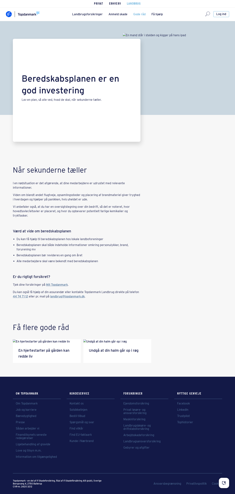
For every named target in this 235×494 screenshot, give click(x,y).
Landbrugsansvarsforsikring (142, 441)
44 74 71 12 (20, 296)
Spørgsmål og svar (82, 422)
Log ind (221, 14)
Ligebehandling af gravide (33, 444)
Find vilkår (76, 428)
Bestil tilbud (77, 416)
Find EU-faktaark (81, 434)
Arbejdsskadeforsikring (138, 435)
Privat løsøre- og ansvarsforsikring (135, 411)
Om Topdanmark (27, 403)
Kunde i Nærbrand (82, 441)
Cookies (217, 483)
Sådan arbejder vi (27, 428)
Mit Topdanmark (57, 284)
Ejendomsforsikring (136, 403)
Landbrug (134, 3)
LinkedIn (182, 409)
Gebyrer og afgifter (136, 447)
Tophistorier (185, 422)
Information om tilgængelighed (36, 457)
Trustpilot (183, 416)
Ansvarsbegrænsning (167, 483)
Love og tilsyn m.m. (28, 450)
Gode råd (139, 14)
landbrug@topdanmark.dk (67, 296)
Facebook (183, 403)
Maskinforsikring (134, 419)
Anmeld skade (118, 14)
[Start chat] (224, 483)
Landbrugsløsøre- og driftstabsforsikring (137, 427)
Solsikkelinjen (78, 409)
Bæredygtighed (26, 416)
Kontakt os (77, 403)
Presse (20, 422)
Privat (98, 3)
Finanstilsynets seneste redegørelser (31, 436)
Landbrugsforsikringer (87, 14)
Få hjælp (157, 14)
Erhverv (115, 3)
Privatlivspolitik (196, 483)
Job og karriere (26, 409)
